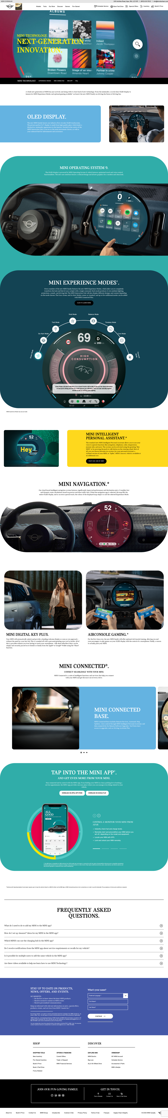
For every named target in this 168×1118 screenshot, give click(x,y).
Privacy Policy (82, 1113)
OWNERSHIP (116, 1053)
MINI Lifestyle (116, 1067)
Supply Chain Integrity (121, 1113)
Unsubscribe (56, 1113)
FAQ (76, 81)
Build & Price (158, 6)
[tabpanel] (84, 718)
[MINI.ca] (9, 7)
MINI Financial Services (64, 1064)
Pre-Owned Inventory (39, 1060)
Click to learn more (84, 303)
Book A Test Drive (38, 1067)
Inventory (146, 6)
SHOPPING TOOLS (39, 1053)
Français (106, 1113)
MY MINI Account (117, 1056)
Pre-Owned (76, 6)
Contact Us (32, 1113)
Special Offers (133, 6)
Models (38, 6)
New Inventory (37, 1056)
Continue (98, 1016)
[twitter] (55, 1095)
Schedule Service (102, 6)
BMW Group (44, 1113)
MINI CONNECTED (59, 81)
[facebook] (52, 1095)
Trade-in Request (62, 1060)
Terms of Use (95, 1113)
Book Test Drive (118, 6)
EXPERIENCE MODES (45, 81)
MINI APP (69, 81)
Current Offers (61, 1056)
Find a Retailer (37, 1071)
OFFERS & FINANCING (64, 1053)
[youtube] (59, 1095)
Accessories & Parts (118, 1064)
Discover (60, 6)
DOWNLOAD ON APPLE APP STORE (72, 793)
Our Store (52, 6)
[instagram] (63, 1095)
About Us (9, 1113)
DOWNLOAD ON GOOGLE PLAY (97, 793)
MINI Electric (92, 1056)
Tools (45, 6)
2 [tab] (84, 752)
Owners (67, 6)
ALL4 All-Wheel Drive (95, 1064)
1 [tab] (81, 752)
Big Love (90, 1060)
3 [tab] (87, 752)
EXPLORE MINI (93, 1053)
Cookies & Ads (69, 1113)
